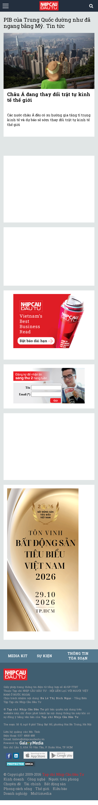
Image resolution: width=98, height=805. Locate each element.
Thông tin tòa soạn (78, 656)
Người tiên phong (63, 779)
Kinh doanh (14, 779)
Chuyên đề (12, 784)
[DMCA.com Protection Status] (20, 763)
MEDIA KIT (17, 656)
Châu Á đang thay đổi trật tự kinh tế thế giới (48, 97)
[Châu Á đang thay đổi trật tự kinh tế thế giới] (49, 61)
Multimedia (41, 793)
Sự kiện (44, 656)
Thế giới (42, 788)
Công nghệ (36, 779)
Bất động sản (55, 784)
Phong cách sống (18, 788)
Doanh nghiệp (15, 793)
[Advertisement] (42, 446)
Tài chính (32, 784)
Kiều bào (60, 788)
